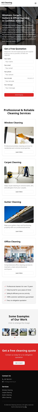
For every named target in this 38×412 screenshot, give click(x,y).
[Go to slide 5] (20, 337)
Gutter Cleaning (7, 395)
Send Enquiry (19, 95)
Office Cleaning (6, 397)
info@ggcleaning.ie (10, 381)
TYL (26, 407)
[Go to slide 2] (16, 337)
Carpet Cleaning (7, 392)
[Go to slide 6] (21, 337)
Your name (7, 58)
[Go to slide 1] (14, 337)
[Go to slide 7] (23, 337)
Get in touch (19, 363)
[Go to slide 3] (17, 337)
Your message (8, 84)
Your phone (7, 71)
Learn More (19, 152)
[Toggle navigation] (35, 3)
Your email (7, 65)
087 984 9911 (8, 379)
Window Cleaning (7, 390)
